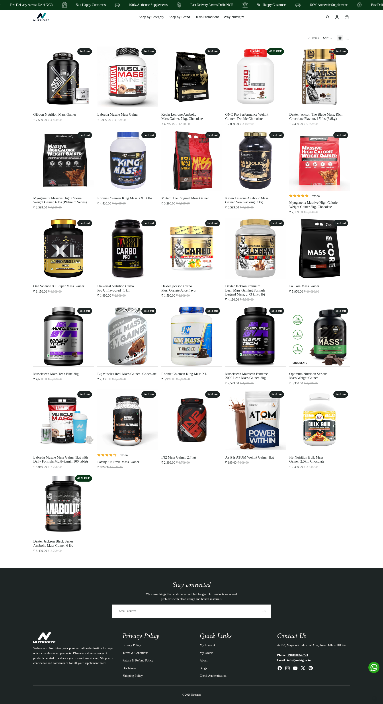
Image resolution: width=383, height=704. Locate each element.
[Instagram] (287, 668)
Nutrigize (196, 694)
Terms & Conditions (135, 652)
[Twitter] (303, 668)
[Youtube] (295, 668)
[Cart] (347, 17)
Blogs (203, 668)
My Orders (206, 652)
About (203, 660)
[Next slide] (87, 77)
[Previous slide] (40, 77)
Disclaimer (129, 668)
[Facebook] (279, 668)
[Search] (327, 17)
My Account (207, 645)
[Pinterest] (310, 668)
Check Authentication (213, 675)
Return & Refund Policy (138, 660)
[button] (327, 38)
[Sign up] (264, 611)
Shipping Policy (133, 675)
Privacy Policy (132, 645)
